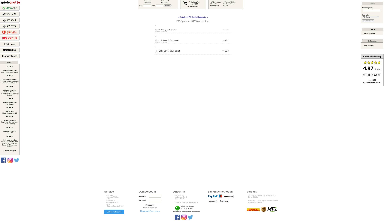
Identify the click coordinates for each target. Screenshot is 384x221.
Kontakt (214, 4)
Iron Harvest (10, 103)
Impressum (215, 5)
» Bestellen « (193, 6)
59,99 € (225, 51)
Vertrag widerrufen (114, 212)
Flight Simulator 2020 (9, 112)
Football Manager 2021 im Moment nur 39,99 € (10, 81)
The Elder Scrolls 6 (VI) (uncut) (167, 51)
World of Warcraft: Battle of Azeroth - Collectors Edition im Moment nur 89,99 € (9, 143)
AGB (226, 5)
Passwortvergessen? (148, 1)
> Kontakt (109, 195)
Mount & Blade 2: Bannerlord (167, 40)
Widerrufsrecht (216, 2)
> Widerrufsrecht (112, 202)
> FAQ (108, 199)
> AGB (108, 204)
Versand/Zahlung (230, 2)
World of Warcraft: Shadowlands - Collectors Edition (10, 92)
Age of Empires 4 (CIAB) (9, 71)
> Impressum (110, 201)
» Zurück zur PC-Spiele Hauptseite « (193, 17)
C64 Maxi (9, 131)
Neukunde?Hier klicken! (165, 1)
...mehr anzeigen (9, 150)
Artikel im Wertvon (194, 3)
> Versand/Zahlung (112, 197)
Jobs (232, 4)
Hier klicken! (150, 211)
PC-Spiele (182, 21)
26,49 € (225, 40)
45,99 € (225, 30)
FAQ (226, 4)
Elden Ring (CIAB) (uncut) (166, 30)
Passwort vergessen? (150, 208)
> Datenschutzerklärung (114, 206)
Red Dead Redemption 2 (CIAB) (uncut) (9, 122)
